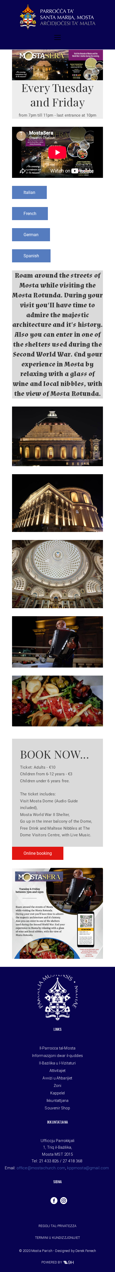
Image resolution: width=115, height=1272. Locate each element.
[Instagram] (63, 1200)
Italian (29, 192)
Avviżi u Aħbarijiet (57, 1078)
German (31, 234)
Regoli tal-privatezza (57, 1226)
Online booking (38, 853)
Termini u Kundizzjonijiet (57, 1238)
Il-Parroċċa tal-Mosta (57, 1048)
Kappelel (57, 1093)
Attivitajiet (57, 1070)
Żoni (58, 1085)
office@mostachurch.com (41, 1168)
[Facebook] (54, 1200)
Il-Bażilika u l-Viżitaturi (57, 1063)
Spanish (31, 255)
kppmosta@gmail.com (88, 1168)
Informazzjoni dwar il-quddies (57, 1055)
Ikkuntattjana (57, 1100)
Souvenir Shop (57, 1108)
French (30, 213)
